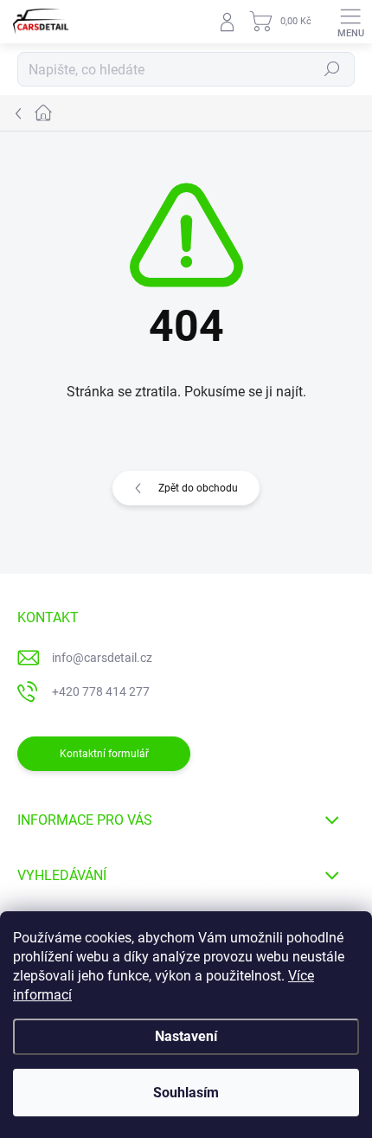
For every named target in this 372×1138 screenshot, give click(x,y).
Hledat (332, 69)
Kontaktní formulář (104, 754)
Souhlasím (186, 1092)
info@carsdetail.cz (102, 658)
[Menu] (350, 21)
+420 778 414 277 (101, 691)
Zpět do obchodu (198, 488)
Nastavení (186, 1036)
